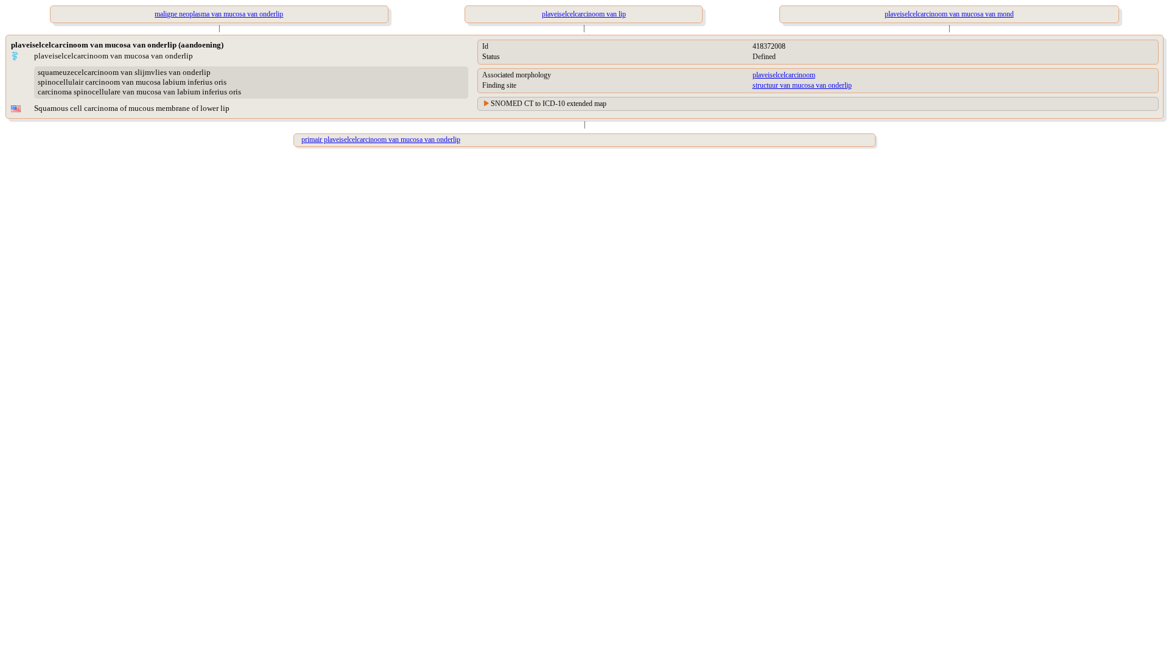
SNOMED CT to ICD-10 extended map (548, 103)
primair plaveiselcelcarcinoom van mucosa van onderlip (380, 139)
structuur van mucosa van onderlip (802, 85)
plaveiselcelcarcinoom (784, 75)
